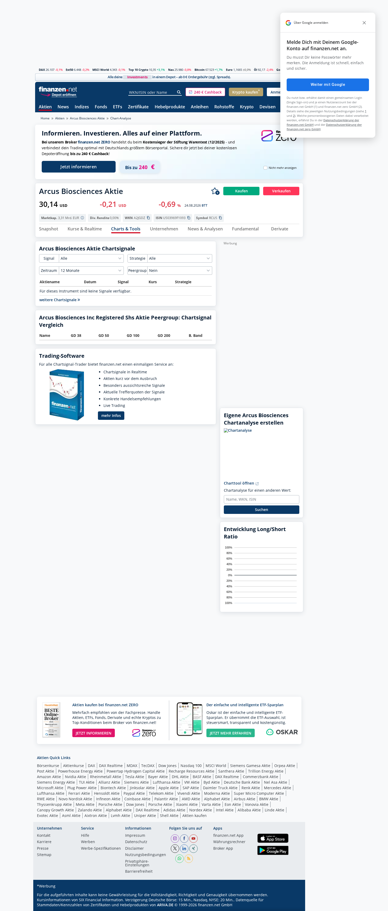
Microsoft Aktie (50, 787)
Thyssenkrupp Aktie (54, 804)
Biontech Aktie (113, 787)
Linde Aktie (274, 809)
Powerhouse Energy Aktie (80, 771)
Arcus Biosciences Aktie (87, 118)
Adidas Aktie (174, 809)
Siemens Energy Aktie (56, 782)
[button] (205, 92)
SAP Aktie (191, 787)
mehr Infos (111, 415)
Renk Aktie (251, 787)
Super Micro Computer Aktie (259, 793)
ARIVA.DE (165, 904)
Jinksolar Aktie (142, 787)
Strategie (137, 258)
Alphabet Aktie (217, 798)
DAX (42, 69)
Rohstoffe (224, 107)
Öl (255, 69)
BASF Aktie (202, 776)
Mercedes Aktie (277, 787)
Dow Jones (167, 765)
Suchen (261, 509)
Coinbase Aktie (137, 798)
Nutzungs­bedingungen (145, 855)
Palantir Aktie (166, 798)
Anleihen (200, 107)
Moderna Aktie (217, 793)
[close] (364, 23)
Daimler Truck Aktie (220, 787)
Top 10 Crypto (138, 69)
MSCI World (100, 69)
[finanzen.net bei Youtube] (193, 838)
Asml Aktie (71, 815)
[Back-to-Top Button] (292, 905)
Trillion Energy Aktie (265, 771)
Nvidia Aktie (75, 776)
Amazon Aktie (49, 776)
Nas (171, 69)
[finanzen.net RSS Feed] (188, 858)
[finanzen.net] (58, 89)
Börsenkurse (48, 765)
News (63, 107)
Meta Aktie (85, 804)
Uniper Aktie (145, 815)
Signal (49, 258)
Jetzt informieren (78, 167)
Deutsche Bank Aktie (242, 782)
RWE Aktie (46, 798)
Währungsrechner (229, 842)
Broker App (223, 849)
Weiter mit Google (328, 84)
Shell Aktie (169, 815)
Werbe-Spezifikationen (101, 849)
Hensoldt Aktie (107, 793)
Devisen (267, 107)
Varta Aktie (211, 804)
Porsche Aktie (110, 804)
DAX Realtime (111, 765)
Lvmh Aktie (120, 815)
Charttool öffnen (239, 483)
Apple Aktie (169, 787)
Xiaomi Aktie (187, 804)
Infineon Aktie (108, 798)
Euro (229, 69)
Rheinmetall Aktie (105, 776)
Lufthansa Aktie (166, 782)
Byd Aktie (212, 782)
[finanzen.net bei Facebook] (184, 838)
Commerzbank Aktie (260, 776)
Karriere (44, 842)
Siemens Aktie (136, 782)
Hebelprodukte (170, 107)
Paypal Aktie (134, 793)
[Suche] (179, 92)
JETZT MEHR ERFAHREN (230, 733)
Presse (43, 849)
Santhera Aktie (231, 771)
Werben (88, 842)
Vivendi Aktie (188, 793)
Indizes (82, 107)
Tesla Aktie (134, 776)
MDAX (132, 765)
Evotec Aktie (47, 815)
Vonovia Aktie (256, 804)
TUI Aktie (86, 782)
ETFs (117, 107)
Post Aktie (45, 771)
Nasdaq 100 (191, 765)
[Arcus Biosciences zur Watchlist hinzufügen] (215, 191)
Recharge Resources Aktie (191, 771)
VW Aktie (192, 782)
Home (45, 118)
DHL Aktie (180, 776)
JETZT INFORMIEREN (93, 733)
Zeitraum (49, 270)
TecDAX (147, 765)
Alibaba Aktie (249, 809)
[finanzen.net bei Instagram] (175, 838)
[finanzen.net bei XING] (193, 848)
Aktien (45, 107)
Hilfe (85, 836)
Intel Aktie (225, 809)
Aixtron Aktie (95, 815)
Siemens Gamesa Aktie (250, 765)
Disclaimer (134, 849)
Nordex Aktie (200, 809)
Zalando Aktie (90, 809)
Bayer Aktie (158, 776)
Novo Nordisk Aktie (75, 798)
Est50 (69, 69)
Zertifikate (138, 107)
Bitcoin (200, 69)
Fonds (101, 107)
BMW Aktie (268, 798)
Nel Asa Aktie (275, 782)
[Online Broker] (58, 94)
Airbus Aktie (244, 798)
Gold (279, 69)
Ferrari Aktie (79, 793)
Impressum (135, 836)
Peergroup (137, 270)
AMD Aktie (191, 798)
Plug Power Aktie (82, 787)
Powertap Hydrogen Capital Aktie (136, 771)
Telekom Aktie (161, 793)
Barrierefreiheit (139, 872)
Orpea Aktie (284, 765)
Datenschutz (136, 842)
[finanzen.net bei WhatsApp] (179, 858)
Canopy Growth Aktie (55, 809)
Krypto (247, 107)
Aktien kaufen (194, 815)
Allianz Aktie (109, 782)
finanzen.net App (228, 836)
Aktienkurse (73, 765)
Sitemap (44, 855)
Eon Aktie (233, 804)
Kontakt (43, 836)
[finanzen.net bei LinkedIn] (184, 848)
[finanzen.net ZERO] (279, 141)
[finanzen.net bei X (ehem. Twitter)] (175, 848)
